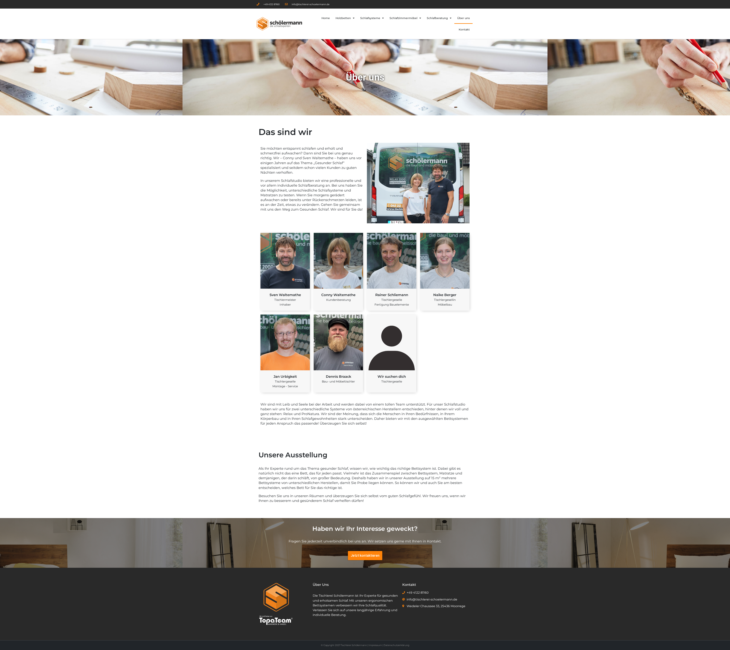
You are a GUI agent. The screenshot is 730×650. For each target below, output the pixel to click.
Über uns (463, 18)
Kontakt (464, 29)
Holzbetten (343, 18)
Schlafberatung (437, 18)
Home (325, 18)
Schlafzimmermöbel (403, 18)
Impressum (375, 645)
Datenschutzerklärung (396, 645)
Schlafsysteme (370, 18)
